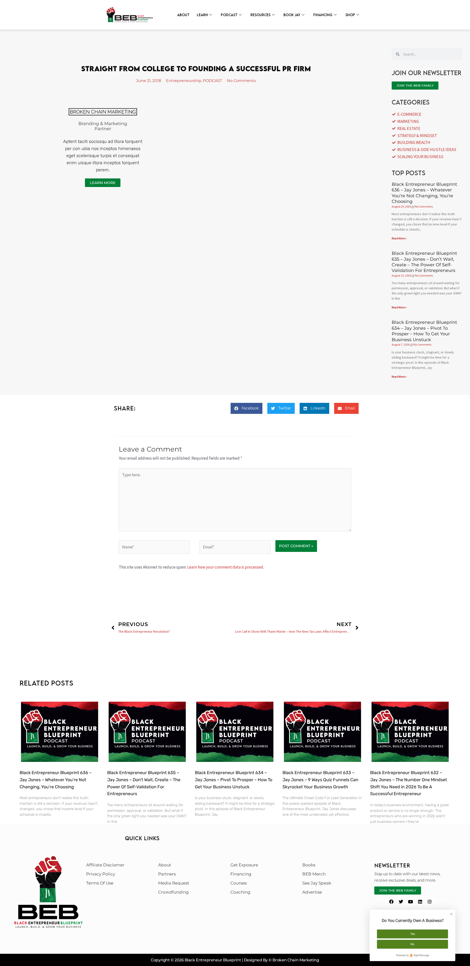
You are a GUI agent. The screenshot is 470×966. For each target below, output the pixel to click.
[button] (246, 408)
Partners (167, 874)
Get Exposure (244, 864)
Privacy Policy (100, 874)
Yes (413, 934)
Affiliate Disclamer (105, 864)
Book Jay (291, 15)
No (412, 944)
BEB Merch (314, 874)
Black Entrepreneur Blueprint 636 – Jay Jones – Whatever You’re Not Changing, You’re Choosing (424, 193)
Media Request (173, 883)
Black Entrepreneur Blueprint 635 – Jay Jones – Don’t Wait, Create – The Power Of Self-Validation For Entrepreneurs (424, 262)
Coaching (240, 892)
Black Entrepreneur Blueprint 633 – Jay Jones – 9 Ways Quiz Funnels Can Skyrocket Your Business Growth (320, 780)
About (183, 15)
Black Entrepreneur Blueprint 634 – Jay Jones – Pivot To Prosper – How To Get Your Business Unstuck (424, 331)
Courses (238, 883)
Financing (322, 15)
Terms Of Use (99, 883)
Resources (260, 15)
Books (308, 864)
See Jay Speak (316, 883)
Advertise (312, 892)
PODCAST (212, 80)
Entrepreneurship (183, 80)
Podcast (229, 15)
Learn (202, 15)
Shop (350, 15)
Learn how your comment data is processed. (225, 567)
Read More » (399, 238)
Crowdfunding (173, 892)
